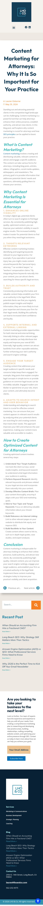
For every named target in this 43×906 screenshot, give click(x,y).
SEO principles (9, 134)
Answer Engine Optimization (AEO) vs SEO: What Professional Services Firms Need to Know (21, 652)
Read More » (6, 631)
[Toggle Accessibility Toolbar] (38, 901)
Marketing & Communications (16, 811)
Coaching (9, 823)
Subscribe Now (16, 758)
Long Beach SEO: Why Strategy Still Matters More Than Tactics (20, 638)
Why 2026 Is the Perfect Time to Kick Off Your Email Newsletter (21, 665)
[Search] (36, 605)
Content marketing (11, 153)
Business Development (14, 815)
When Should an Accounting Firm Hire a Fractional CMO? (19, 626)
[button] (14, 27)
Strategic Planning (12, 819)
